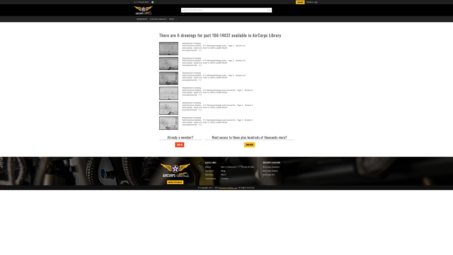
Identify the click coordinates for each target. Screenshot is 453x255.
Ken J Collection (228, 167)
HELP (223, 174)
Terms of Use (247, 167)
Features (209, 171)
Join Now (300, 2)
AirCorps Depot (270, 171)
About (208, 167)
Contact (224, 178)
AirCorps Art (269, 174)
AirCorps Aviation (271, 167)
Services (209, 174)
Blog (223, 171)
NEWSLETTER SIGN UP (175, 182)
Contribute (210, 178)
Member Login (312, 2)
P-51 (200, 50)
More (171, 19)
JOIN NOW (249, 144)
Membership (142, 19)
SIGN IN (179, 144)
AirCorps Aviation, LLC (228, 188)
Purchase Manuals (158, 19)
